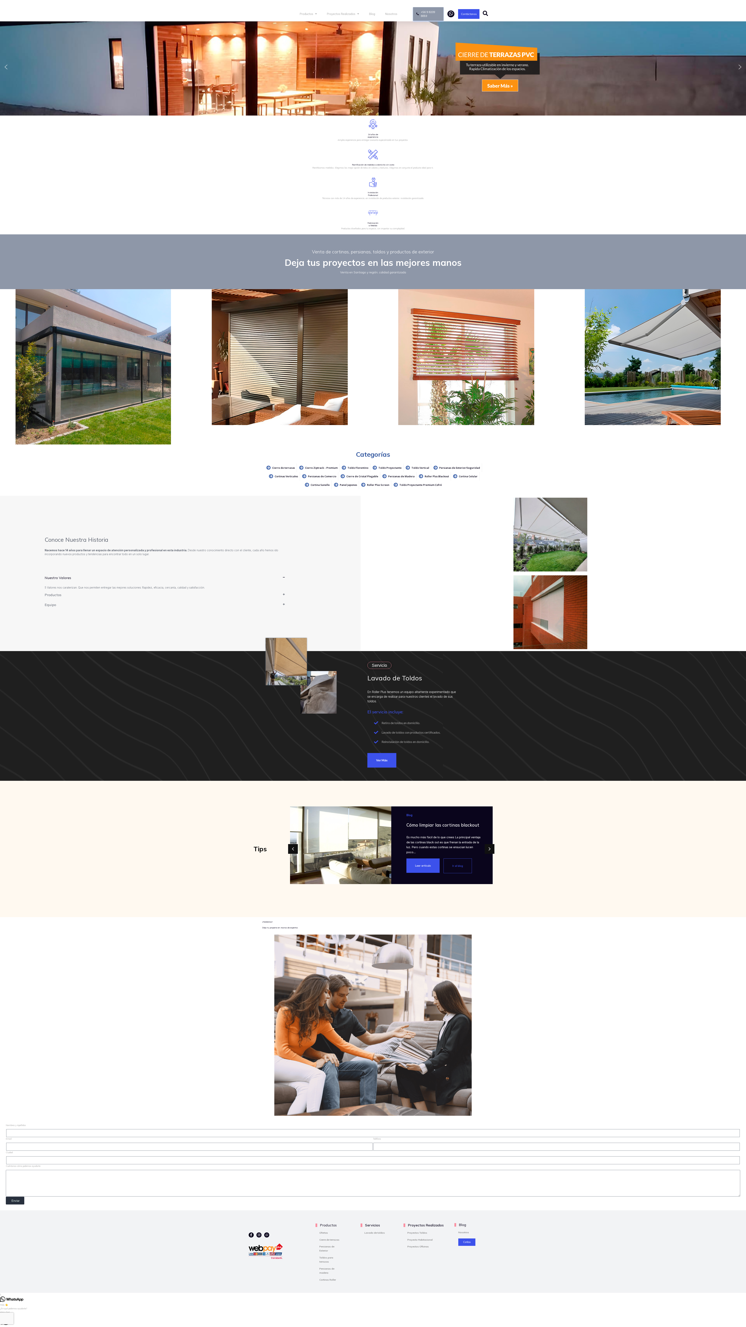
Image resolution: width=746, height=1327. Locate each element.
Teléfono (377, 1138)
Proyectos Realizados (341, 14)
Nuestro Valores (58, 578)
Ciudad (9, 1152)
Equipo (50, 605)
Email (9, 1138)
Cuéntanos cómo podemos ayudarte (23, 1166)
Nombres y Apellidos (16, 1125)
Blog (372, 14)
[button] (6, 67)
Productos (306, 14)
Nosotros (391, 14)
